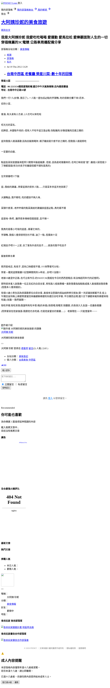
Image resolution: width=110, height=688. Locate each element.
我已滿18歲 (7, 682)
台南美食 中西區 (27, 360)
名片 (9, 62)
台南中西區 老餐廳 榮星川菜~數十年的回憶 (39, 74)
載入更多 (6, 370)
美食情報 (24, 49)
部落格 (10, 58)
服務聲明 (82, 648)
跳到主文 (5, 30)
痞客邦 (24, 348)
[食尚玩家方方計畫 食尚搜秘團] (17, 627)
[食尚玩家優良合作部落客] (15, 640)
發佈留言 (6, 388)
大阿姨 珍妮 (7, 332)
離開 (16, 682)
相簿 (9, 55)
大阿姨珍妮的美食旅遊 (24, 22)
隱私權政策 (71, 648)
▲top (3, 365)
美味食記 (23, 356)
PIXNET (33, 648)
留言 (31, 348)
